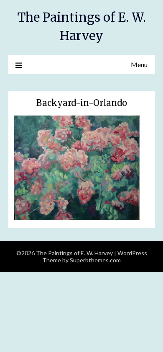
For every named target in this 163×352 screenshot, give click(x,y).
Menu (139, 64)
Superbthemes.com (95, 260)
